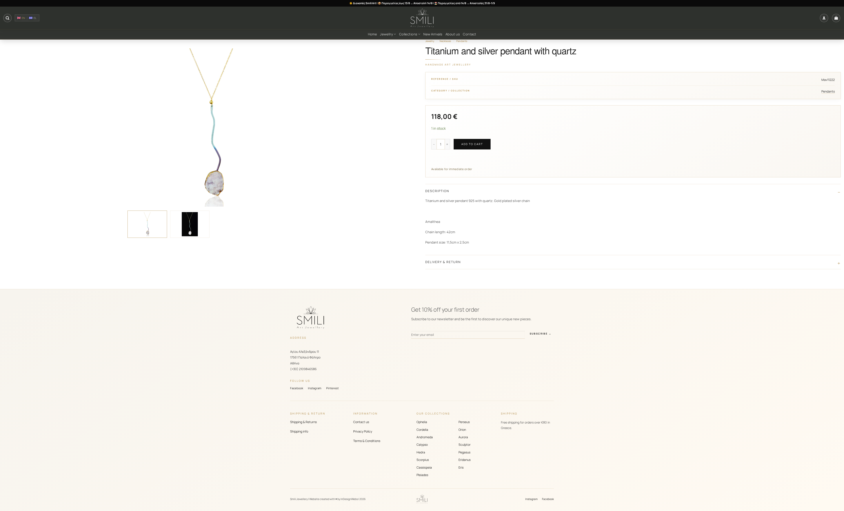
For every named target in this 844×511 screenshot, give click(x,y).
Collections (408, 34)
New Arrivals (432, 34)
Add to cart (472, 144)
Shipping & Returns (303, 422)
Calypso (422, 444)
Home (372, 34)
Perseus (464, 422)
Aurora (463, 437)
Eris (461, 467)
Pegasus (464, 452)
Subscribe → (540, 333)
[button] (7, 18)
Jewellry (386, 34)
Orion (462, 429)
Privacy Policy (362, 431)
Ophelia (422, 422)
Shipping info (299, 431)
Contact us (361, 422)
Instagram (314, 388)
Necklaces (445, 41)
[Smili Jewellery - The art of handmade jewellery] (422, 18)
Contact (469, 34)
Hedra (421, 452)
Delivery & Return (443, 262)
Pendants (461, 41)
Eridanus (464, 460)
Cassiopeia (424, 467)
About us (453, 34)
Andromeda (425, 437)
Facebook (296, 388)
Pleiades (422, 475)
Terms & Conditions (366, 441)
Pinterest (332, 388)
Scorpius (423, 460)
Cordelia (422, 429)
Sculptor (464, 444)
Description (437, 191)
